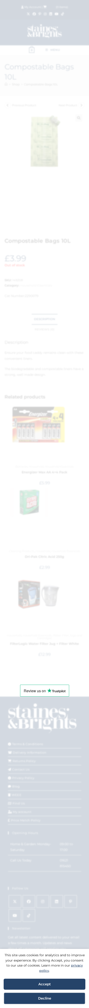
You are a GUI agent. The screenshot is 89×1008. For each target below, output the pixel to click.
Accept (44, 984)
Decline (44, 998)
